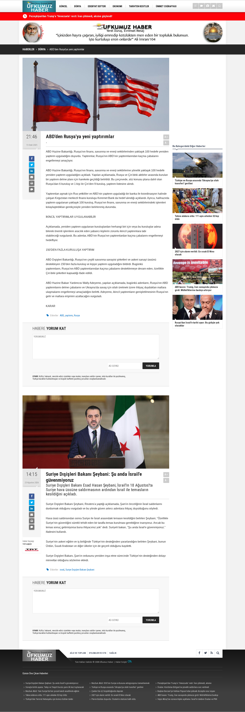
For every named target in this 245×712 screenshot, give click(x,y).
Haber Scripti (121, 662)
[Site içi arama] (219, 6)
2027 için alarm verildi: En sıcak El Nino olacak (111, 695)
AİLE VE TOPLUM (78, 653)
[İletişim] (213, 6)
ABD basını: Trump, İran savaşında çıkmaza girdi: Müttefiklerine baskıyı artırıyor (186, 695)
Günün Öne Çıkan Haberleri (35, 673)
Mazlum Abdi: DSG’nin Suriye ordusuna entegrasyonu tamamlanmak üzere (119, 683)
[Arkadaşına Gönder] (31, 177)
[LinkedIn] (31, 171)
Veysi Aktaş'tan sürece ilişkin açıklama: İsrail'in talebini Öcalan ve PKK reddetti (185, 699)
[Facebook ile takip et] (199, 653)
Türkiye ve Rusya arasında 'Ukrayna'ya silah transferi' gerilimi (117, 687)
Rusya (77, 315)
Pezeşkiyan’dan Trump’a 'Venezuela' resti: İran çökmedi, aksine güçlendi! (70, 16)
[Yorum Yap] (31, 189)
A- (166, 142)
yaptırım (69, 315)
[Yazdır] (31, 183)
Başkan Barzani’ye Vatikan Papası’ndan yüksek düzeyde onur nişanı (186, 691)
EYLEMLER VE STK (97, 653)
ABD (62, 315)
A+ (166, 137)
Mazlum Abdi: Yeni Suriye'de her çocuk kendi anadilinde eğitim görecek (50, 691)
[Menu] (195, 6)
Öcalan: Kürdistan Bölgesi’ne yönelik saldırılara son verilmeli (183, 687)
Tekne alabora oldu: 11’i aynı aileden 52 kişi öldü (46, 695)
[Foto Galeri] (207, 6)
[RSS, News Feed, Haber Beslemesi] (211, 653)
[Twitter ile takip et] (205, 653)
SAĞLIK (112, 653)
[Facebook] (31, 158)
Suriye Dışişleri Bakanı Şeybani (80, 569)
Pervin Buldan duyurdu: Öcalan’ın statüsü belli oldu (114, 699)
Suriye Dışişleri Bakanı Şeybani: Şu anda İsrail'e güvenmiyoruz (52, 683)
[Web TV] (201, 6)
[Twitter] (31, 164)
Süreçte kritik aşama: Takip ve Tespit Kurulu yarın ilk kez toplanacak (55, 687)
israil (62, 569)
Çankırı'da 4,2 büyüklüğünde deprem (107, 691)
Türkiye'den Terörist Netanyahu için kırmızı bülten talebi (49, 699)
